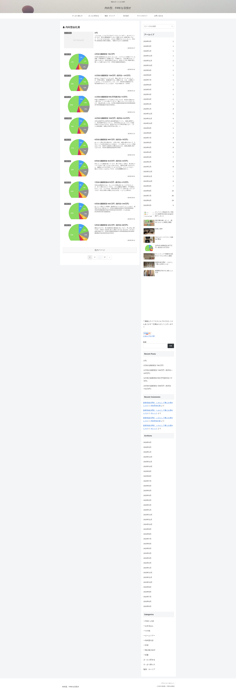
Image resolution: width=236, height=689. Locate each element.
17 (105, 257)
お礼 (145, 360)
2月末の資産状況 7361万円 (153, 365)
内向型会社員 (156, 406)
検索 (144, 342)
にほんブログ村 (149, 336)
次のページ (100, 250)
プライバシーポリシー (167, 683)
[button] (172, 26)
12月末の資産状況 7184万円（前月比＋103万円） (158, 371)
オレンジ (154, 413)
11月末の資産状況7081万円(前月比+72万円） (157, 379)
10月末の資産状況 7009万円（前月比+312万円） (157, 387)
